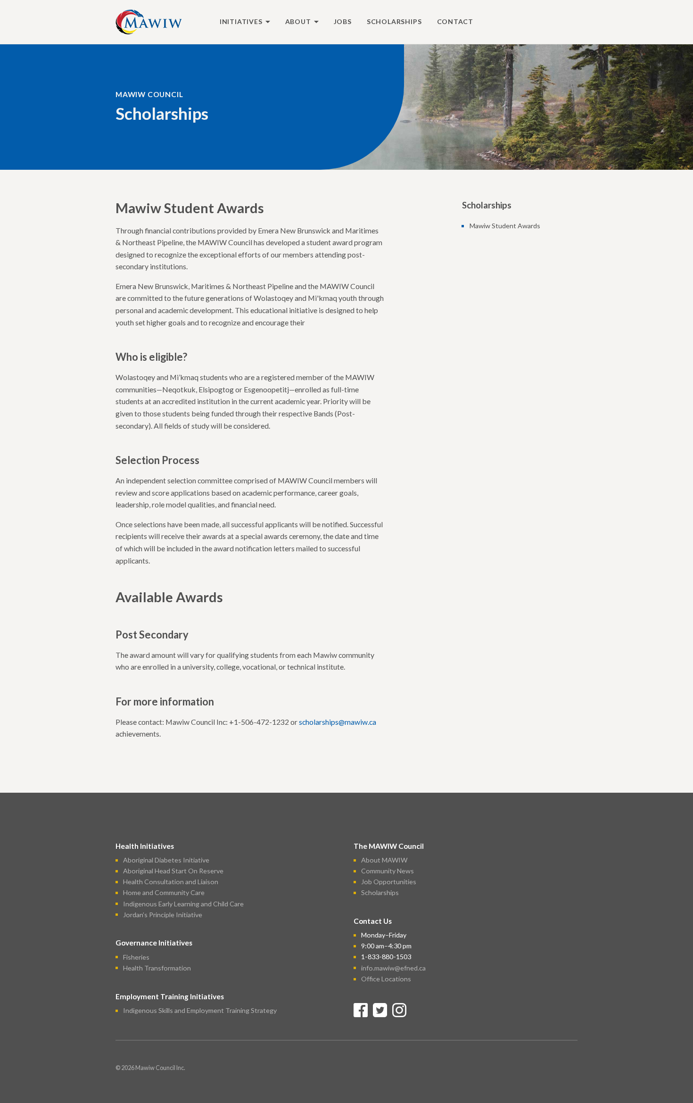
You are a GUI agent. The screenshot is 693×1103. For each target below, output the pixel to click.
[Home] (149, 21)
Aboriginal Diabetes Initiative (166, 860)
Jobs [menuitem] (343, 21)
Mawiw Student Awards (505, 226)
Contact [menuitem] (455, 21)
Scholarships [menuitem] (394, 21)
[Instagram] (399, 1008)
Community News (387, 871)
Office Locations (386, 979)
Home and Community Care (164, 892)
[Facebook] (361, 1008)
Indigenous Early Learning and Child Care (183, 903)
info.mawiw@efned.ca (393, 967)
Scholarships (380, 892)
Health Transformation (157, 967)
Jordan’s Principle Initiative (162, 914)
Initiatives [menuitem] (241, 21)
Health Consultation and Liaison (170, 882)
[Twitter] (380, 1008)
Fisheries (136, 957)
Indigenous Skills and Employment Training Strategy (200, 1010)
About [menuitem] (298, 21)
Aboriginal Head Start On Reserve (173, 871)
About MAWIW (384, 860)
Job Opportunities (388, 882)
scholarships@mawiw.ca (337, 721)
